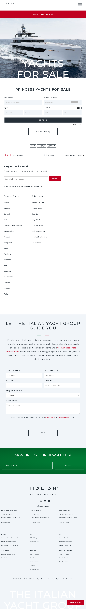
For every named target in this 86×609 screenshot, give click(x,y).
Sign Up (69, 466)
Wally (6, 294)
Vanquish (7, 288)
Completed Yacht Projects (9, 545)
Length (47, 108)
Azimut (6, 203)
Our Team (33, 558)
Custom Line (9, 231)
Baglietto (7, 208)
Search (42, 120)
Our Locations (34, 562)
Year (6, 108)
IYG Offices (36, 243)
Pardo (6, 248)
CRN (5, 220)
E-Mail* (48, 381)
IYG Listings (37, 208)
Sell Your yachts (38, 231)
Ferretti (7, 237)
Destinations (5, 558)
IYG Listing (50, 155)
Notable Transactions (65, 541)
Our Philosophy (35, 554)
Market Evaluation (39, 237)
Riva (5, 265)
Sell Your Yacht (63, 538)
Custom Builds (38, 225)
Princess (7, 260)
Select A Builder (50, 98)
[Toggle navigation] (80, 4)
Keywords (8, 98)
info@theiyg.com (43, 506)
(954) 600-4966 (64, 522)
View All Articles (64, 554)
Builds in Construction (8, 541)
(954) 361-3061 (6, 522)
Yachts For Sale (38, 203)
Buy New (35, 214)
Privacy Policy (50, 417)
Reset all (77, 124)
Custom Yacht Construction (10, 538)
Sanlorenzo (8, 277)
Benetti (7, 214)
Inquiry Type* (14, 391)
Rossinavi (7, 271)
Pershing (7, 254)
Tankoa (7, 283)
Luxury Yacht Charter (8, 554)
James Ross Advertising (65, 579)
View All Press (63, 562)
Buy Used (36, 220)
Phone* (10, 381)
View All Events (64, 558)
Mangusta (8, 243)
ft (77, 108)
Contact (32, 565)
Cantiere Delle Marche (13, 225)
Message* (11, 401)
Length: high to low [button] (74, 155)
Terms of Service (64, 417)
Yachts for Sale (34, 541)
